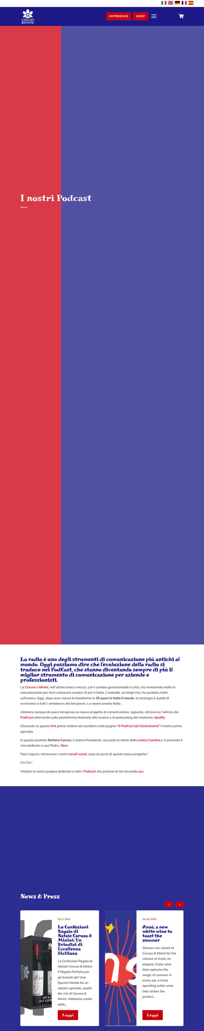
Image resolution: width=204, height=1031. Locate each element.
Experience (118, 16)
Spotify (159, 717)
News (24, 207)
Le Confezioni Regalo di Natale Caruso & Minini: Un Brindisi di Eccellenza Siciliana (75, 940)
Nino (64, 745)
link (53, 726)
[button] (180, 904)
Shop (140, 16)
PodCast (61, 669)
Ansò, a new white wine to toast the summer (157, 933)
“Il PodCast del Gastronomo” (138, 726)
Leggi (68, 1014)
